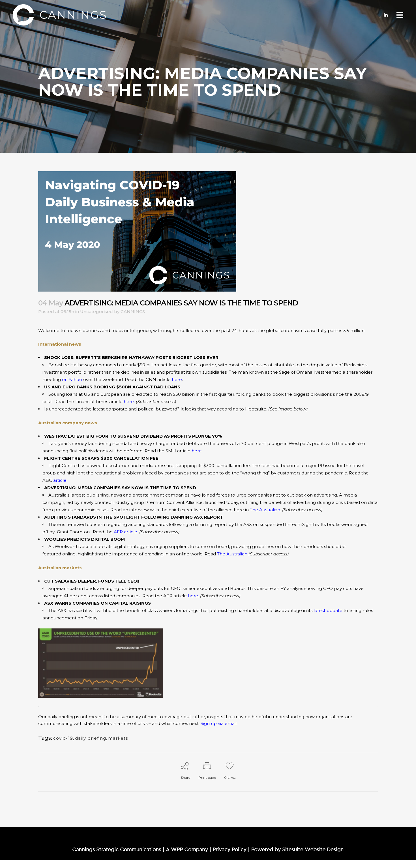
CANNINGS (133, 311)
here (177, 379)
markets (118, 738)
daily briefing (90, 738)
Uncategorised (96, 311)
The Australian (265, 509)
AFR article (125, 531)
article (60, 480)
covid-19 (63, 738)
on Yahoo (72, 379)
